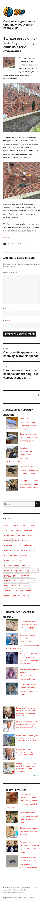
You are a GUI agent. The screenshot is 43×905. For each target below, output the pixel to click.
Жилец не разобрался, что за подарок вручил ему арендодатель (29, 437)
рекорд (7, 575)
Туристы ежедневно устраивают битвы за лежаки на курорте (28, 624)
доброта (14, 525)
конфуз (7, 540)
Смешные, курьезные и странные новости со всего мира (19, 24)
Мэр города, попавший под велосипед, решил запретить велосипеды (29, 483)
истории (21, 535)
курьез (25, 244)
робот (15, 575)
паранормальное (11, 565)
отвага (24, 555)
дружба (32, 525)
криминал (8, 545)
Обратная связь (8, 897)
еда (11, 530)
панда (19, 560)
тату (14, 585)
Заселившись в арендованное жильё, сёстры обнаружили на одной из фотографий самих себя (22, 800)
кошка (16, 540)
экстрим (16, 595)
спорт (6, 585)
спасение (31, 580)
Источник (7, 237)
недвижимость (27, 550)
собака (21, 580)
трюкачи (19, 590)
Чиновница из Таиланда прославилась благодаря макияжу (29, 831)
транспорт (8, 590)
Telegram (31, 897)
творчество (24, 585)
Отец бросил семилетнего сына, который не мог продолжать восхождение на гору (20, 455)
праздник (19, 570)
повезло (26, 565)
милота (7, 550)
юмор (25, 595)
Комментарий (10, 272)
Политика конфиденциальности (13, 892)
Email (6, 321)
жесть (18, 530)
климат (31, 535)
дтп (5, 530)
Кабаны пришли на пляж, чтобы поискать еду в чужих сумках (29, 470)
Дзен (25, 897)
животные (28, 530)
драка (23, 525)
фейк (28, 590)
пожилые (8, 570)
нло (6, 555)
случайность (9, 580)
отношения (9, 560)
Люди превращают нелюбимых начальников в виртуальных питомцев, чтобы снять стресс (22, 641)
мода (15, 550)
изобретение (10, 535)
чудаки (7, 595)
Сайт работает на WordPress (18, 890)
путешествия (32, 570)
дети (6, 525)
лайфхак (28, 545)
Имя (6, 309)
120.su (9, 244)
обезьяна (14, 555)
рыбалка (25, 575)
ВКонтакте (18, 897)
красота (25, 540)
